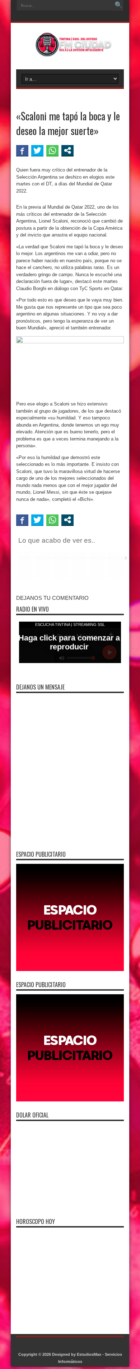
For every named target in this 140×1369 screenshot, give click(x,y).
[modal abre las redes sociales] (67, 150)
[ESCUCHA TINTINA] (70, 51)
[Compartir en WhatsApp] (52, 150)
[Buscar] (118, 5)
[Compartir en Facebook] (22, 150)
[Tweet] (37, 150)
